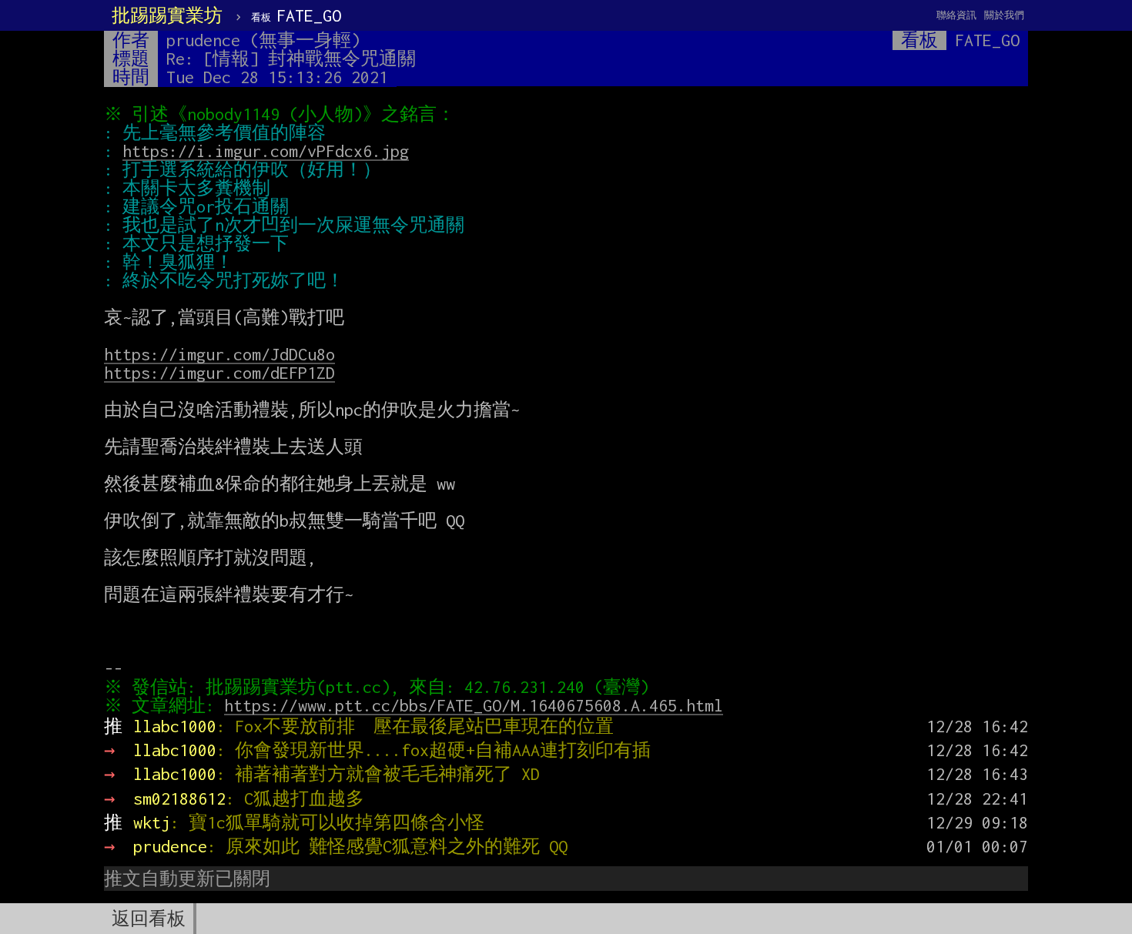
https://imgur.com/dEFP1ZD (219, 373)
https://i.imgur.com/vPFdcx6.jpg (265, 151)
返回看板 (149, 919)
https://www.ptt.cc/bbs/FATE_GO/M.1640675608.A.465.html (473, 705)
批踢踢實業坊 (167, 15)
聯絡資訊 (956, 15)
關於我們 (1004, 15)
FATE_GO (296, 15)
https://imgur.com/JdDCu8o (219, 354)
